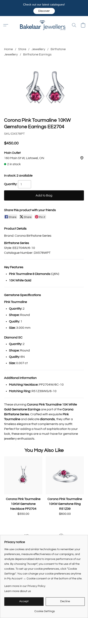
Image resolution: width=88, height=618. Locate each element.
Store (22, 49)
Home (8, 49)
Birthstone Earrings (37, 54)
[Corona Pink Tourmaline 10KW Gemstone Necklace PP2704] (23, 475)
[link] (44, 610)
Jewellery (38, 49)
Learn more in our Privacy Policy (24, 586)
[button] (44, 11)
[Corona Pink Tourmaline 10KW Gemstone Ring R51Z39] (65, 475)
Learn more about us (17, 591)
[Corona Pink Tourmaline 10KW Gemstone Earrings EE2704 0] (44, 86)
